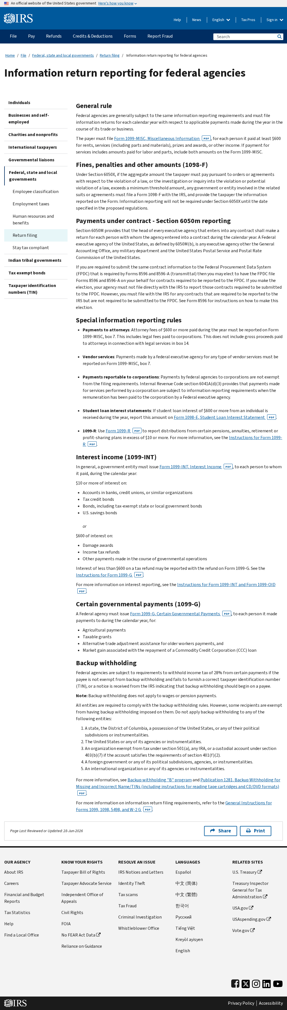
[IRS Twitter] (246, 982)
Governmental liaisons (31, 160)
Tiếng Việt (185, 928)
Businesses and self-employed (28, 118)
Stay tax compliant (31, 248)
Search (279, 36)
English (218, 19)
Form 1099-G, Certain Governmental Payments (180, 614)
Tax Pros (248, 19)
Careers (11, 883)
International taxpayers (32, 147)
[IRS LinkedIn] (266, 982)
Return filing (110, 55)
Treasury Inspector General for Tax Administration (250, 890)
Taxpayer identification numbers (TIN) (32, 289)
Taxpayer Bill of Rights (83, 872)
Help (177, 19)
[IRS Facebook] (235, 982)
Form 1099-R (123, 431)
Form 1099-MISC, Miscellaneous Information (161, 138)
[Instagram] (256, 982)
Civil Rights (72, 912)
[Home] (18, 16)
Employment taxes (31, 204)
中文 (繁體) (186, 894)
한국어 (182, 906)
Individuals (19, 102)
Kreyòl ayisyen (189, 939)
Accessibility (271, 1003)
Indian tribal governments (34, 260)
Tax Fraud (127, 906)
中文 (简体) (186, 883)
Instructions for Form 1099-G (109, 575)
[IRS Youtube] (278, 982)
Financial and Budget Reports (24, 898)
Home (10, 55)
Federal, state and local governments (63, 55)
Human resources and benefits (33, 219)
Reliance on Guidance (81, 946)
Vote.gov (240, 930)
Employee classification (36, 191)
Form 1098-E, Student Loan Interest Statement (224, 417)
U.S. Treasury (244, 872)
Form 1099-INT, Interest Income (195, 467)
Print (259, 831)
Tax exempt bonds (26, 273)
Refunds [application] (54, 36)
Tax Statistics (17, 912)
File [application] (13, 36)
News (196, 19)
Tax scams (128, 894)
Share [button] (224, 831)
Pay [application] (31, 36)
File (23, 55)
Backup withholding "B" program (160, 780)
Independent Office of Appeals (82, 898)
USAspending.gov (248, 919)
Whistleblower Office (138, 928)
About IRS (13, 872)
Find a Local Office (21, 935)
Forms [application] (130, 36)
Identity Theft (131, 883)
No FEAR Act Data (78, 935)
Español (183, 872)
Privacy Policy (241, 1003)
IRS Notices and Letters (140, 872)
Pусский (183, 917)
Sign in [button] (272, 19)
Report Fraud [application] (160, 36)
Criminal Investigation (140, 917)
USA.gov (240, 908)
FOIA (66, 924)
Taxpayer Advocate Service (86, 883)
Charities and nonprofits (33, 134)
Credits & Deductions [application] (93, 36)
